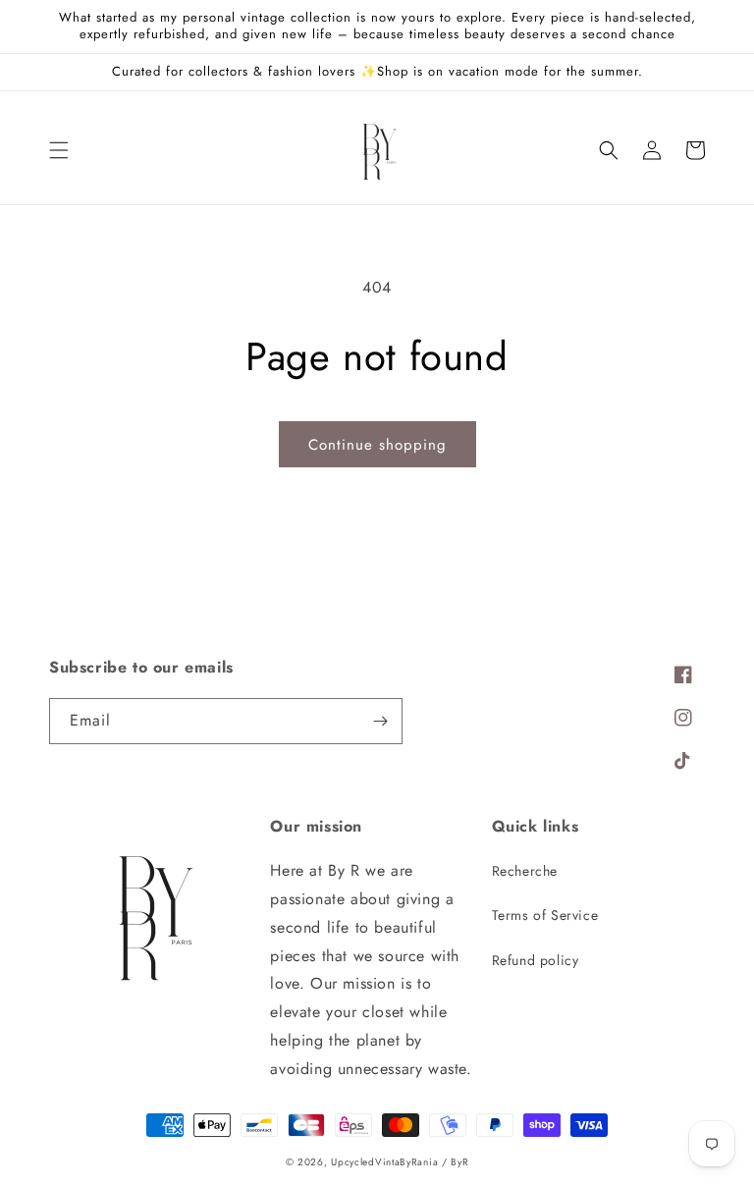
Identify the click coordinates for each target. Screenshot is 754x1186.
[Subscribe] (380, 721)
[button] (59, 150)
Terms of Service (545, 915)
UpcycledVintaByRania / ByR (399, 1162)
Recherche (525, 871)
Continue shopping (377, 445)
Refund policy (535, 960)
